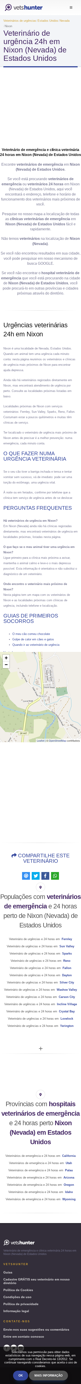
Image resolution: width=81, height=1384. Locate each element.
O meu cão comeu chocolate (31, 634)
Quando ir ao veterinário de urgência (35, 644)
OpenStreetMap (57, 740)
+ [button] (6, 658)
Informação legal (16, 1311)
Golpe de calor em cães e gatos (33, 639)
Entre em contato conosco (23, 1336)
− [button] (6, 664)
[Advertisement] (40, 109)
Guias (7, 1272)
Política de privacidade (20, 1304)
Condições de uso (17, 1297)
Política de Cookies (18, 1290)
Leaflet (40, 740)
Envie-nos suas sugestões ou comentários (36, 1329)
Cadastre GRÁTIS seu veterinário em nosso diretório (36, 1281)
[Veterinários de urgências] (23, 7)
